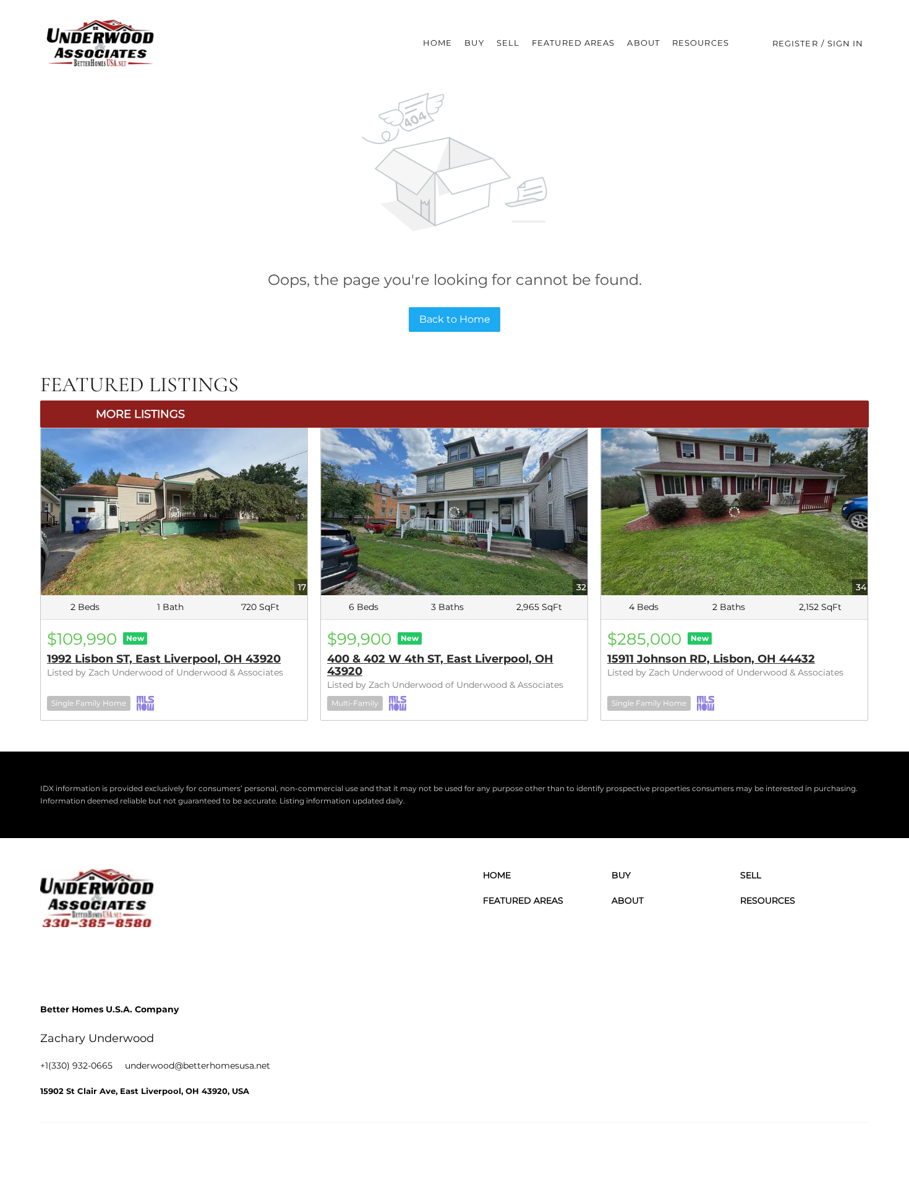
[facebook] (52, 958)
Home (437, 43)
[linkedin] (86, 958)
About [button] (643, 43)
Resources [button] (700, 43)
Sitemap (801, 1153)
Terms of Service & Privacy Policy (513, 1153)
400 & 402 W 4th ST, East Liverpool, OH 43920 (440, 665)
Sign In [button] (845, 43)
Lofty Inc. (104, 1153)
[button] (100, 43)
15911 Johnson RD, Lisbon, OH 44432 (711, 659)
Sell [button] (508, 43)
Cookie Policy (606, 1153)
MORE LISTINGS (140, 414)
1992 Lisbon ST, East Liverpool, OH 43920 (164, 659)
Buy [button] (474, 43)
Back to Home (454, 319)
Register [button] (795, 43)
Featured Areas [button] (573, 43)
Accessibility (846, 1153)
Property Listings (748, 1153)
